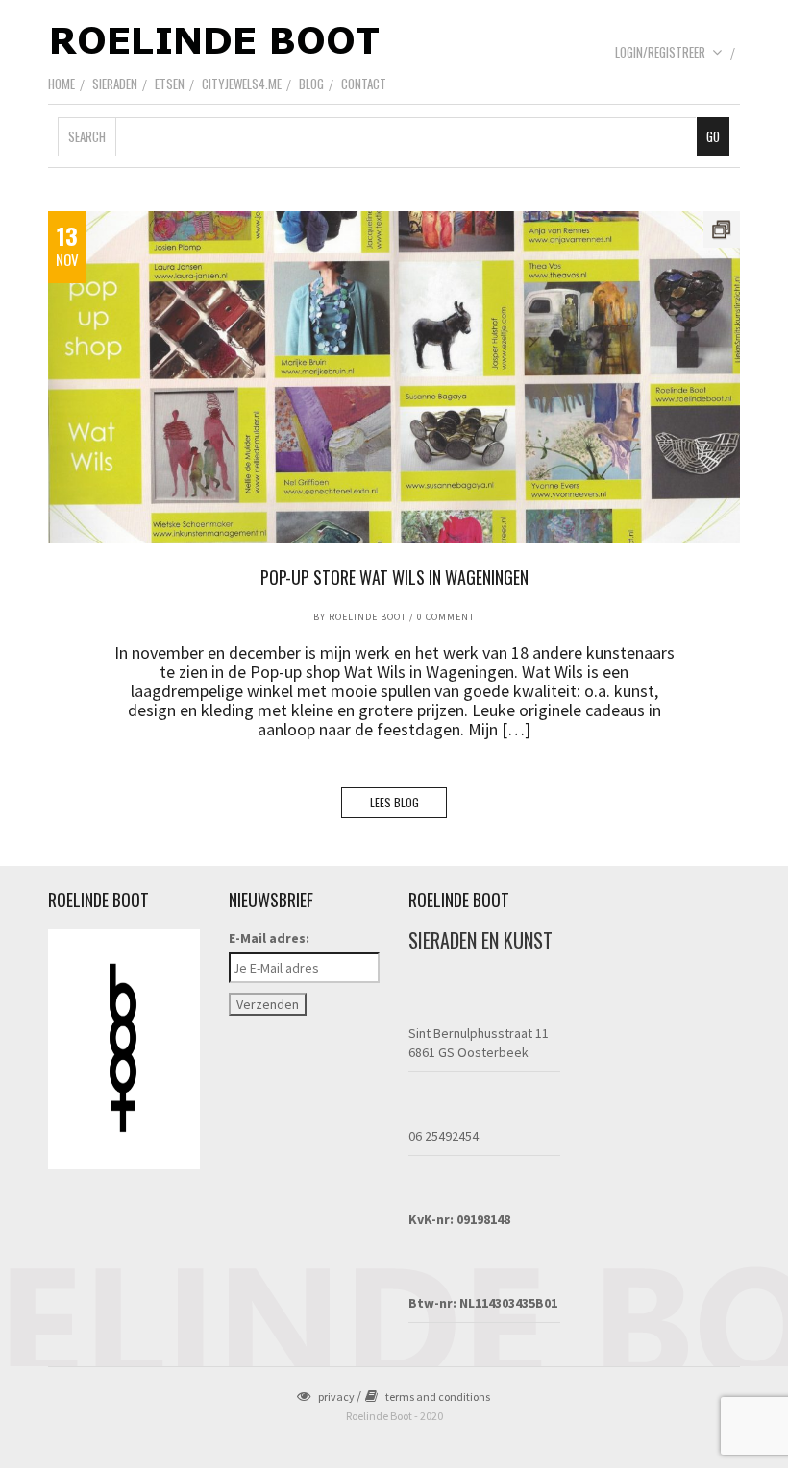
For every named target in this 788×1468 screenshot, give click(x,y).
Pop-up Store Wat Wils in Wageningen (394, 577)
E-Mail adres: (269, 938)
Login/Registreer (660, 51)
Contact (363, 83)
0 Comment (446, 617)
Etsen (170, 83)
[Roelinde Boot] (216, 39)
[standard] (394, 377)
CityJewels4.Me (242, 83)
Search (87, 136)
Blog (311, 83)
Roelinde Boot (367, 617)
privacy (336, 1396)
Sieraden (114, 83)
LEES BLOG (394, 802)
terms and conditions (437, 1396)
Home (61, 83)
